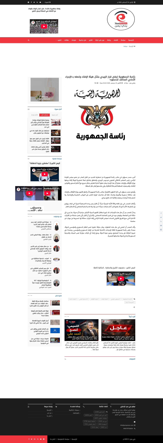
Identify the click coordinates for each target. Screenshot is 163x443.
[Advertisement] (81, 61)
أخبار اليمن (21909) (99, 412)
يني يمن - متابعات (129, 335)
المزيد (59, 40)
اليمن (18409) (88, 415)
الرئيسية (131, 40)
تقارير (91, 40)
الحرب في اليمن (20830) (101, 415)
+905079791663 (128, 428)
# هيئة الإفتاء (104, 299)
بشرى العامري (47, 239)
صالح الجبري (48, 253)
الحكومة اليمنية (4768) (89, 421)
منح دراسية (82, 40)
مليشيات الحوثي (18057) (100, 418)
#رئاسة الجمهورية (127, 299)
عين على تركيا (99, 40)
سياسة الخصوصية (63, 439)
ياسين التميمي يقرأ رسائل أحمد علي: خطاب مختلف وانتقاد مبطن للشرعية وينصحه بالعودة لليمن (82, 338)
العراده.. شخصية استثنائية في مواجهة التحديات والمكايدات (41, 259)
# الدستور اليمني (83, 299)
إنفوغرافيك (76, 413)
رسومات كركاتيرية (74, 410)
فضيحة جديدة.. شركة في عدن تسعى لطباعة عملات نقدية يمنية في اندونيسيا (39, 341)
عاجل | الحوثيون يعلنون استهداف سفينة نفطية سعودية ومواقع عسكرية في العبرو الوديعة (118, 338)
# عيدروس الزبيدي (115, 299)
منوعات (74, 40)
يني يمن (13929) (102, 421)
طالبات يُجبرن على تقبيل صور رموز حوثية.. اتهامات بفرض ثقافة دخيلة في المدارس (39, 140)
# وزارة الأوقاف (94, 299)
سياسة (123, 40)
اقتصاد (116, 40)
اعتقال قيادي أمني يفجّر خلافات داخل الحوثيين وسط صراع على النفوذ (40, 149)
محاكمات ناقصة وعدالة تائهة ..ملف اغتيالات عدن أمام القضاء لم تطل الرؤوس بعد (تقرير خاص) (39, 303)
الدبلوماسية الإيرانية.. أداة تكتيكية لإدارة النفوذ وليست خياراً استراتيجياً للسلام (41, 282)
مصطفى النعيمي (46, 229)
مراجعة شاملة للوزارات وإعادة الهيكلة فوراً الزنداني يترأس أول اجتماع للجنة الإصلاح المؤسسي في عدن (40, 123)
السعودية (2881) (102, 424)
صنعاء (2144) (95, 427)
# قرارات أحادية (73, 299)
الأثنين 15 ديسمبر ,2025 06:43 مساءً (110, 83)
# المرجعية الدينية (130, 302)
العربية (47, 2)
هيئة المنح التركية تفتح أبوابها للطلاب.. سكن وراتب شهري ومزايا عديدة (39, 313)
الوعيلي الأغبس (46, 263)
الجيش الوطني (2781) (90, 424)
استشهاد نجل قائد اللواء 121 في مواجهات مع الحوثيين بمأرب (39, 131)
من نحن (49, 413)
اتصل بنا (49, 416)
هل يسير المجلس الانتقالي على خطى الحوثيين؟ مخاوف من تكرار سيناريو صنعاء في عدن (40, 270)
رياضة (109, 40)
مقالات (66, 40)
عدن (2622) (104, 427)
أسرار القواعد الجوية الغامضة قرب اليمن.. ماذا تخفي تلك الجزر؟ (39, 321)
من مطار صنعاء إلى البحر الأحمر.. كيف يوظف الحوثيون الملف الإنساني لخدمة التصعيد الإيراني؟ (40, 248)
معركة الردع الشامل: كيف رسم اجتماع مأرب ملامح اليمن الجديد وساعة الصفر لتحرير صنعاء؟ (41, 224)
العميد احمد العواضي (45, 287)
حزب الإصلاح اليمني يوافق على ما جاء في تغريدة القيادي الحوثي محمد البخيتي (39, 331)
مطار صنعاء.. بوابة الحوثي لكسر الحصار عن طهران (40, 236)
